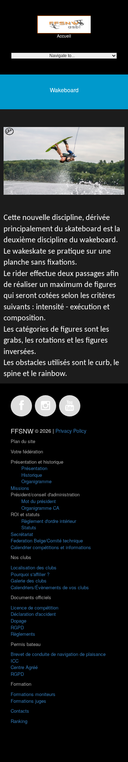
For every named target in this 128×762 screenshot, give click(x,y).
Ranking (19, 721)
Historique (31, 474)
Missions (20, 488)
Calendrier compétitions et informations (51, 547)
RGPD (17, 627)
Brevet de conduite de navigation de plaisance (58, 654)
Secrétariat (22, 534)
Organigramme (36, 481)
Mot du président (38, 501)
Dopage (18, 620)
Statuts (28, 527)
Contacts (20, 710)
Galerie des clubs (29, 580)
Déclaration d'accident (33, 614)
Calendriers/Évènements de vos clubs (50, 587)
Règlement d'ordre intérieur (48, 521)
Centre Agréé (24, 667)
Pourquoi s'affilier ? (30, 574)
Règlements (23, 633)
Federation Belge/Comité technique (47, 540)
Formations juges (28, 700)
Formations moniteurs (33, 694)
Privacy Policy (70, 430)
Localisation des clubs (34, 567)
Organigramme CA (40, 507)
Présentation (34, 468)
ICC (14, 660)
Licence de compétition (34, 607)
